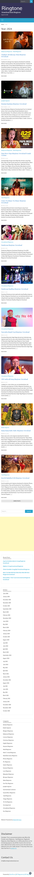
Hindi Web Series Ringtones (10, 755)
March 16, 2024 (5, 433)
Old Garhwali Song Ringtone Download (14, 379)
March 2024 (6, 627)
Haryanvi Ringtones (8, 746)
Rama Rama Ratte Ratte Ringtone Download (16, 431)
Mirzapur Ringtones (8, 777)
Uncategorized (7, 805)
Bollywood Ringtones (6, 51)
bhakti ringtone (5, 427)
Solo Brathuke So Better (9, 789)
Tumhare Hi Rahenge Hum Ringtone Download (13, 55)
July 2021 (5, 686)
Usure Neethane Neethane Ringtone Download (13, 202)
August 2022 (6, 658)
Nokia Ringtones (7, 780)
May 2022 (5, 667)
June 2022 (5, 664)
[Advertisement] (17, 534)
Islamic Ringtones (7, 765)
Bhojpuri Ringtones (8, 731)
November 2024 (7, 618)
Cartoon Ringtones (8, 737)
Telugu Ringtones (7, 799)
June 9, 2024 (4, 248)
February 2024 (6, 630)
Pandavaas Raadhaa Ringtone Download (14, 289)
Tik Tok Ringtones (7, 802)
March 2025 (6, 612)
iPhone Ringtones (7, 758)
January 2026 (6, 596)
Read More (4, 76)
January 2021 (6, 701)
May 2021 (5, 692)
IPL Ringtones (6, 762)
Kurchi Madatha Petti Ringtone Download (15, 478)
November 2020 (7, 708)
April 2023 (5, 649)
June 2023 (5, 646)
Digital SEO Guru (17, 820)
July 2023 (5, 643)
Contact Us (14, 848)
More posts (17, 501)
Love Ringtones (7, 771)
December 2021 (7, 680)
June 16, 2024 (5, 158)
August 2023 (6, 640)
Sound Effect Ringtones (9, 792)
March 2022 (6, 674)
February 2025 (6, 615)
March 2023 (6, 652)
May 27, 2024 (4, 292)
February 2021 (6, 698)
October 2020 (6, 711)
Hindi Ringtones (17, 51)
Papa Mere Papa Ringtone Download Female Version (16, 154)
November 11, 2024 (6, 107)
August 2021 (6, 683)
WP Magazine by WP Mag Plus (23, 874)
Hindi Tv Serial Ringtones (9, 752)
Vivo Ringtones (7, 811)
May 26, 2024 (4, 335)
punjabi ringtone (5, 101)
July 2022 (5, 661)
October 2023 (6, 636)
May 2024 (5, 624)
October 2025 (6, 606)
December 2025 (7, 599)
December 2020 (7, 704)
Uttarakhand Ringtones (7, 242)
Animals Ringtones (7, 725)
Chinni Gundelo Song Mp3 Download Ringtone (16, 569)
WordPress (12, 874)
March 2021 (6, 695)
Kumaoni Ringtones (8, 768)
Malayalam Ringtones (8, 774)
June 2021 (5, 689)
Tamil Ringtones (5, 197)
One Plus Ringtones (8, 783)
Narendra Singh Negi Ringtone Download (15, 332)
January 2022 (6, 677)
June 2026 (5, 593)
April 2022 (5, 670)
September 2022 (7, 655)
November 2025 (7, 603)
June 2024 (5, 621)
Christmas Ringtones (8, 740)
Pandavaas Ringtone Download (11, 245)
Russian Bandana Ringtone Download (13, 104)
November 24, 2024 (6, 59)
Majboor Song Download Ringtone (13, 566)
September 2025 (7, 609)
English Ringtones (7, 743)
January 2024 (6, 633)
